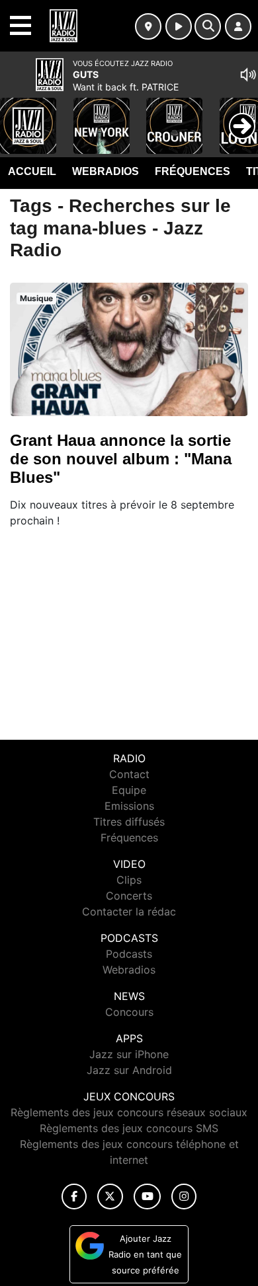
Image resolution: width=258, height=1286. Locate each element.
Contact (129, 774)
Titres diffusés (129, 821)
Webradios (105, 171)
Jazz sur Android (129, 1070)
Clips (129, 879)
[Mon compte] (238, 26)
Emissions (129, 805)
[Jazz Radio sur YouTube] (147, 1196)
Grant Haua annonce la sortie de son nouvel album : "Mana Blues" (121, 458)
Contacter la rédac (129, 911)
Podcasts (129, 953)
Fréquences (192, 171)
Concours (129, 1011)
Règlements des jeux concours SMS (129, 1128)
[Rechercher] (207, 26)
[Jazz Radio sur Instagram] (183, 1196)
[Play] (17, 116)
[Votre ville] (148, 26)
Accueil (32, 171)
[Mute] (248, 75)
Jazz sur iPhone (129, 1054)
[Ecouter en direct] (178, 26)
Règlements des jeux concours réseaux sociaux (129, 1112)
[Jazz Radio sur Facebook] (74, 1196)
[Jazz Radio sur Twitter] (110, 1196)
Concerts (129, 895)
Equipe (129, 790)
